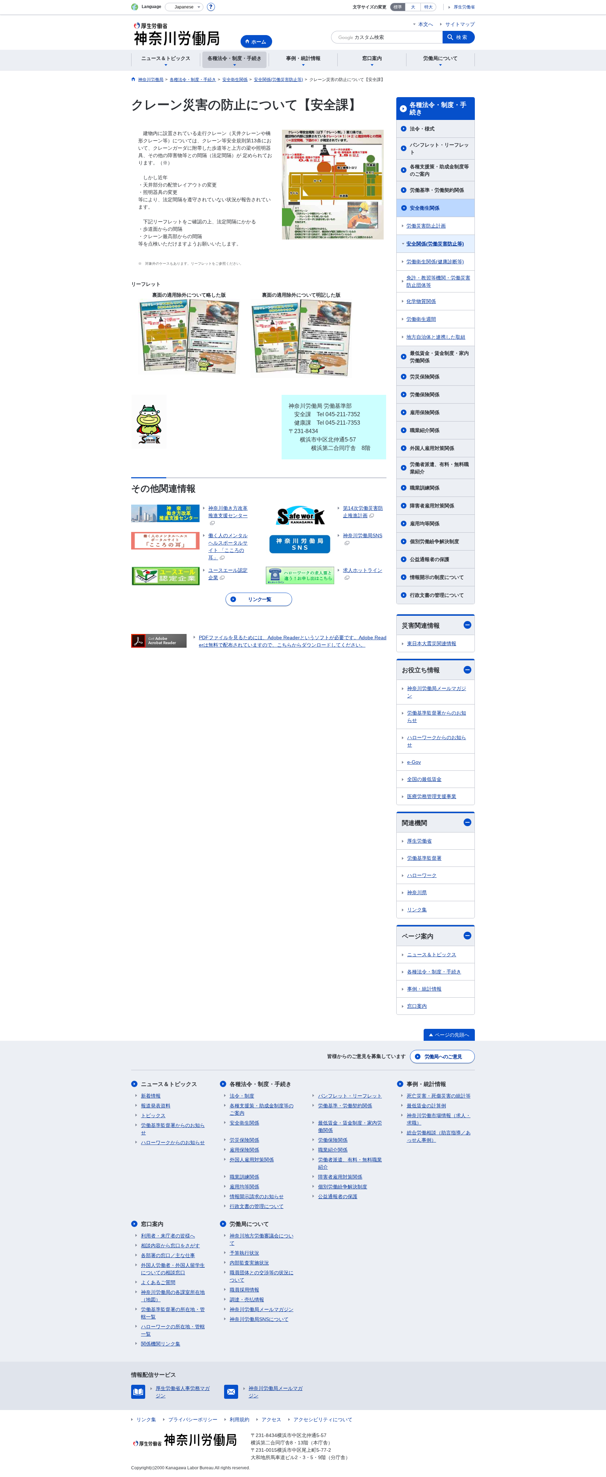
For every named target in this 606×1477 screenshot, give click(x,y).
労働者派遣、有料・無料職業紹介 (439, 467)
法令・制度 (242, 1096)
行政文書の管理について (437, 595)
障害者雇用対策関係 (432, 505)
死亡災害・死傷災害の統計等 (439, 1096)
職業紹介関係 (424, 430)
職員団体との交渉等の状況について (262, 1276)
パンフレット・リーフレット (439, 148)
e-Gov (414, 762)
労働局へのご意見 (443, 1056)
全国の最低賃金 (424, 779)
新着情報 (151, 1096)
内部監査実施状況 (249, 1263)
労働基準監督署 (424, 858)
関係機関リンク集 (160, 1344)
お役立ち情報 (421, 670)
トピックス (153, 1115)
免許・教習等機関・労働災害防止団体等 (438, 281)
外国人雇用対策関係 (432, 448)
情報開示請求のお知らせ (257, 1196)
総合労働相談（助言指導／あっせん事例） (439, 1136)
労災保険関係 (424, 376)
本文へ (425, 24)
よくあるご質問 (158, 1282)
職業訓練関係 (424, 488)
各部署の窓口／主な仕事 (168, 1255)
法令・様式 (422, 128)
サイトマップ (460, 24)
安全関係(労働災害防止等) (435, 244)
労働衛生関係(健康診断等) (435, 261)
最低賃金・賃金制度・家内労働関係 (439, 356)
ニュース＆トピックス (431, 954)
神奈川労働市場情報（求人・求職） (439, 1119)
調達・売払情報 (247, 1299)
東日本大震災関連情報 (431, 643)
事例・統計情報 (424, 989)
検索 (462, 37)
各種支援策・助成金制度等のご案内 (439, 170)
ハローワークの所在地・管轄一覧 (173, 1330)
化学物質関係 (421, 301)
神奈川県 (417, 892)
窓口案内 (417, 1006)
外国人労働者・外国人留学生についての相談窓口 (173, 1268)
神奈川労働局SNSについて (259, 1319)
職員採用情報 (244, 1290)
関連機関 (414, 823)
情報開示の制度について (437, 577)
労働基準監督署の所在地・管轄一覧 (173, 1313)
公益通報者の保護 (429, 559)
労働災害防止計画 (426, 226)
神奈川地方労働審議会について (262, 1239)
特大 (428, 7)
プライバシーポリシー (192, 1419)
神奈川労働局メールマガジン (436, 692)
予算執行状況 (244, 1253)
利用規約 (239, 1419)
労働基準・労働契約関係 (437, 190)
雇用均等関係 (424, 523)
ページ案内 (417, 936)
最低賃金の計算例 (426, 1105)
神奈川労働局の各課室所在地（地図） (173, 1295)
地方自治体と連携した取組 (435, 337)
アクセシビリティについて (323, 1419)
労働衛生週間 (421, 319)
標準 (397, 7)
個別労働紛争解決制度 (434, 541)
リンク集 (417, 909)
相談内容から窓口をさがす (170, 1245)
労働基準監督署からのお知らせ (436, 716)
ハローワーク (422, 875)
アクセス (271, 1419)
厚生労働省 (464, 7)
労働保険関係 (424, 394)
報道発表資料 (155, 1105)
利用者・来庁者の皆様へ (168, 1236)
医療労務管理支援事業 (431, 796)
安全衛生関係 (424, 208)
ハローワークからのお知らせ (436, 741)
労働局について (249, 1224)
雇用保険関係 (424, 412)
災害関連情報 (421, 625)
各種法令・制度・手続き (438, 108)
